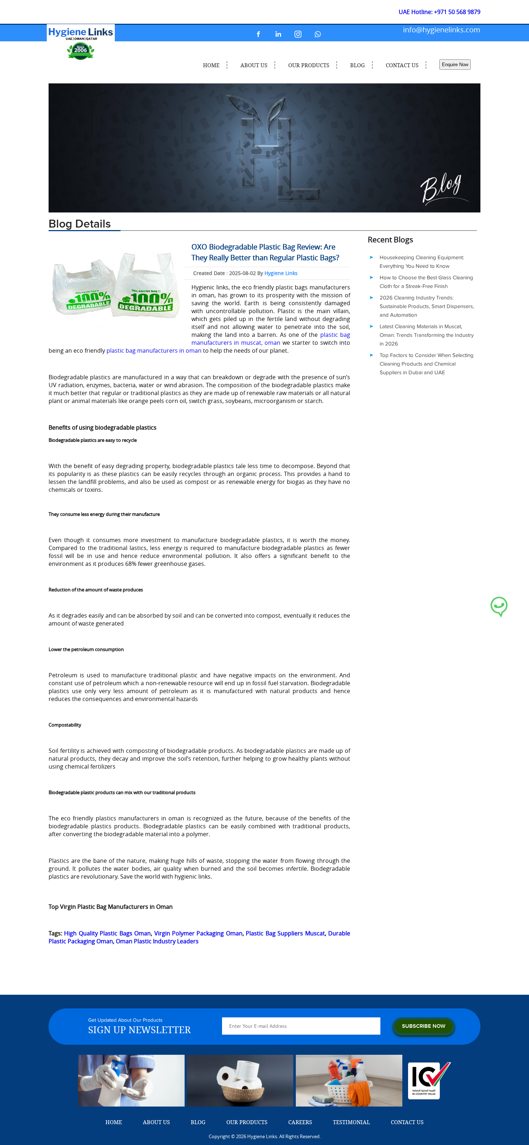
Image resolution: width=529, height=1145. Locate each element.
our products (308, 65)
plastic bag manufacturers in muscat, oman (270, 339)
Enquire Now (455, 64)
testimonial (351, 1122)
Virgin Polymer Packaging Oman (198, 933)
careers (300, 1122)
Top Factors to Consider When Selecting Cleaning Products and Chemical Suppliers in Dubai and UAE (427, 364)
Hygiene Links (281, 273)
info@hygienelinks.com (441, 30)
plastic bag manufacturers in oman (154, 350)
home (211, 65)
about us (253, 65)
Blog (357, 65)
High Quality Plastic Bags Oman (107, 933)
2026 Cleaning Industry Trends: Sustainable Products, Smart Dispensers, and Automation (427, 306)
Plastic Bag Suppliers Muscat (285, 933)
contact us (402, 65)
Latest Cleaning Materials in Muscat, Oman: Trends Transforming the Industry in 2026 (427, 335)
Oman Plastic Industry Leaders (157, 941)
